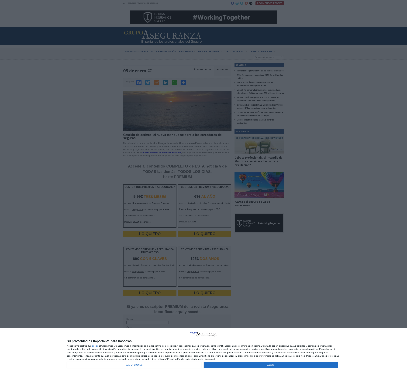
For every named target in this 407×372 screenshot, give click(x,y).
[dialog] (203, 350)
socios (95, 346)
